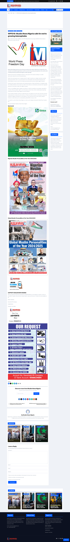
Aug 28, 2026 (11, 440)
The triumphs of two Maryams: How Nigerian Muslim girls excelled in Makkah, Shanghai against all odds (55, 508)
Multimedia (37, 9)
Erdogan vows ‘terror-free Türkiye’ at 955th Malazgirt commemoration (28, 436)
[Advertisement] (35, 21)
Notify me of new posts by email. (14, 479)
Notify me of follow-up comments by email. (16, 477)
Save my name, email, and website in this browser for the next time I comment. (22, 475)
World (27, 426)
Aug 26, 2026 (25, 440)
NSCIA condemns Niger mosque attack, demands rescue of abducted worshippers (41, 437)
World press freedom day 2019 (14, 40)
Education (52, 494)
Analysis (16, 9)
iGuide (42, 9)
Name (9, 464)
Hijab (27, 38)
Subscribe (36, 393)
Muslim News (11, 426)
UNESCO (38, 38)
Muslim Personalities (54, 495)
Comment (10, 450)
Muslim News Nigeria (14, 38)
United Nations (42, 38)
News (11, 9)
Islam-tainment (30, 9)
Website (9, 471)
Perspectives (22, 9)
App (46, 9)
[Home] (8, 10)
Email (9, 468)
